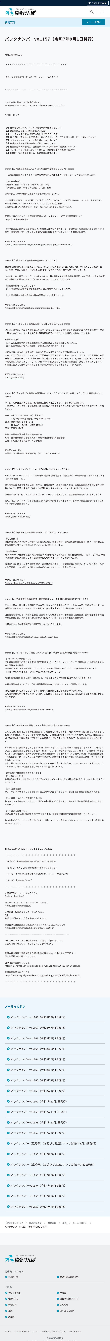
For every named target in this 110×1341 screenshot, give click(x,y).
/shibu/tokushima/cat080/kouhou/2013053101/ (29, 583)
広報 (64, 1222)
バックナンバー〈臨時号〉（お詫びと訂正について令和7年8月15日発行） (54, 1143)
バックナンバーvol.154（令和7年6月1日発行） (39, 1185)
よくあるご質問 (67, 1310)
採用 (10, 1310)
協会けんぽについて (69, 1298)
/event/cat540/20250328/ (17, 516)
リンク (8, 1331)
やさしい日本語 (99, 3)
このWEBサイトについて (26, 1331)
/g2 (6, 915)
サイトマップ (75, 1331)
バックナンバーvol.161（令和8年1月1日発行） (39, 1091)
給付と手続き (14, 1292)
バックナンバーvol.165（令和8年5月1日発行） (39, 1049)
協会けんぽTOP (15, 1222)
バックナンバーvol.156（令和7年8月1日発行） (39, 1154)
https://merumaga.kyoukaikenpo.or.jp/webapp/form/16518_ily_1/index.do (42, 975)
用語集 (11, 1316)
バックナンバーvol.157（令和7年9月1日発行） (39, 1133)
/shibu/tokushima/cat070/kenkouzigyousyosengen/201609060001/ (39, 244)
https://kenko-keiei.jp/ (16, 219)
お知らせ (64, 1304)
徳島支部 (10, 22)
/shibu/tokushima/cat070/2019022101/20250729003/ (31, 636)
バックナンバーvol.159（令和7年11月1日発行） (39, 1112)
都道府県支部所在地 (69, 1276)
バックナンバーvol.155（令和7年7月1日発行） (39, 1175)
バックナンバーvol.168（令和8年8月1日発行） (39, 1017)
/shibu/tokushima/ (14, 896)
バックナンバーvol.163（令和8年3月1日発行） (39, 1070)
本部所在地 (13, 1276)
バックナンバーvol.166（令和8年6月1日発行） (39, 1038)
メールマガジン (15, 1006)
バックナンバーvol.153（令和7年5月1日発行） (39, 1196)
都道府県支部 (35, 1222)
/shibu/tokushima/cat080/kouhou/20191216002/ (29, 709)
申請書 (63, 1292)
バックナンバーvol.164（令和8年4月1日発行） (39, 1059)
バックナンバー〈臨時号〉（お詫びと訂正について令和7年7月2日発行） (53, 1164)
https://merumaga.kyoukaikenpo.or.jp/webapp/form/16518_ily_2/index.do (42, 965)
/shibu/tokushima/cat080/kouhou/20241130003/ (29, 927)
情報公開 (12, 1304)
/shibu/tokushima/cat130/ (18, 905)
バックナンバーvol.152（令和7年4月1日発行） (39, 1206)
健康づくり (13, 1298)
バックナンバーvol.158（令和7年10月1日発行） (39, 1122)
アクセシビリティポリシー (53, 1331)
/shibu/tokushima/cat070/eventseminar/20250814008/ (32, 307)
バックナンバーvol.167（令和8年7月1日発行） (39, 1027)
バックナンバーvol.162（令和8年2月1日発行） (39, 1080)
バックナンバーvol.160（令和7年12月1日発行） (39, 1101)
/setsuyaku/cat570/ (14, 377)
